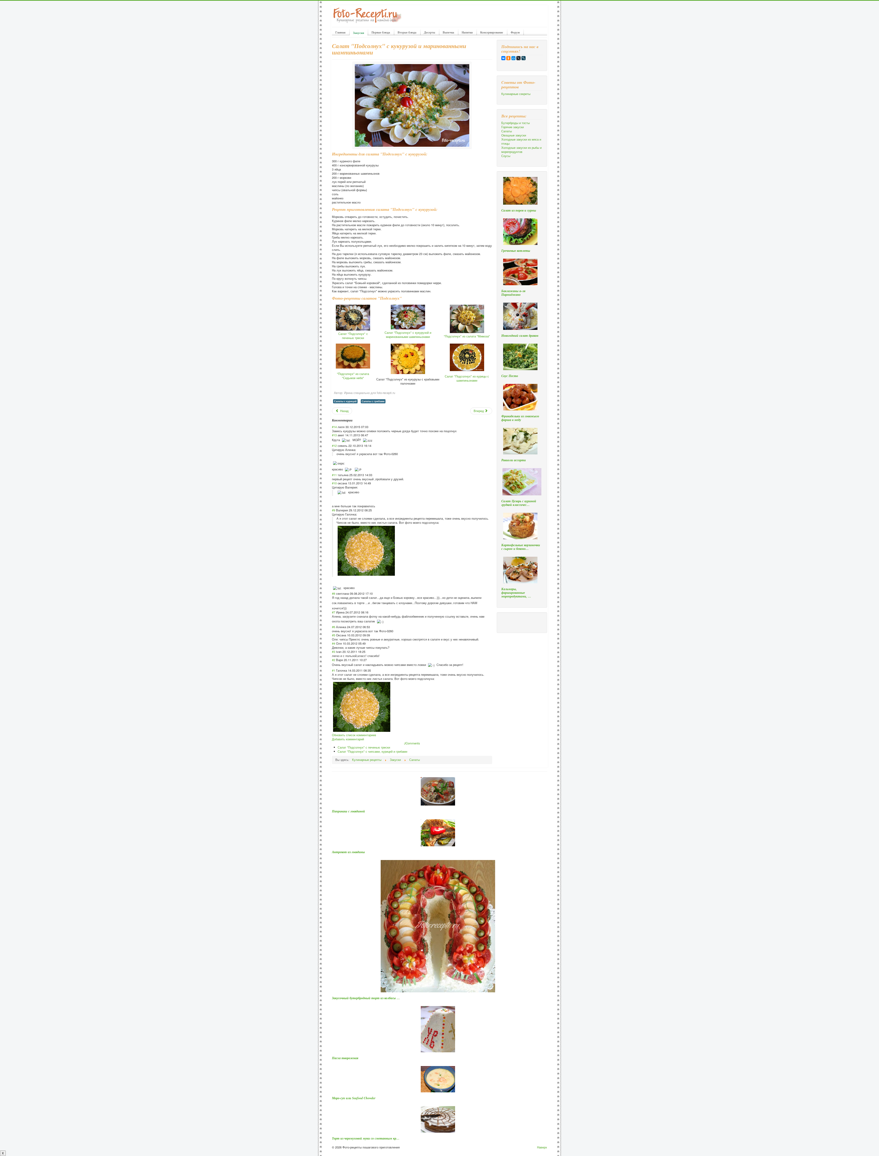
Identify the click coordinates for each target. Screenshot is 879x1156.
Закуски (358, 32)
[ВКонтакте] (503, 58)
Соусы (505, 156)
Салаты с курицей (345, 401)
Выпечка (448, 32)
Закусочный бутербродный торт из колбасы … (366, 998)
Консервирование (491, 32)
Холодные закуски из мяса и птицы (521, 141)
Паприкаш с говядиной (348, 811)
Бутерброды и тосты (515, 123)
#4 (333, 643)
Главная (340, 32)
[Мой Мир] (513, 58)
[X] (518, 58)
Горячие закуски (512, 127)
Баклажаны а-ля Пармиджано (513, 293)
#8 (333, 593)
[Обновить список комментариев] (354, 420)
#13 (334, 435)
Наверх (542, 1147)
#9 (333, 510)
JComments (412, 743)
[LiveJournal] (523, 58)
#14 (334, 427)
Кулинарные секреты (515, 94)
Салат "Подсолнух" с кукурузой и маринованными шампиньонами (408, 334)
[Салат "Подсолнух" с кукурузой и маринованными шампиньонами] (408, 316)
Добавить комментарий (348, 739)
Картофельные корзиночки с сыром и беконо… (520, 547)
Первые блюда (381, 32)
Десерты (429, 32)
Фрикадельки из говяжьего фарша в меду (520, 418)
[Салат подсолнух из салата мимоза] (467, 318)
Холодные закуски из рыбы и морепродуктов (521, 150)
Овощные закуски (513, 135)
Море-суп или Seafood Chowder (353, 1098)
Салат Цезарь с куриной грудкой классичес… (518, 503)
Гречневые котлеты (515, 250)
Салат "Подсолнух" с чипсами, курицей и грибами (372, 751)
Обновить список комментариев (354, 735)
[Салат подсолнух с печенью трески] (353, 317)
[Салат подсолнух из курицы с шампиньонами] (467, 357)
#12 (334, 445)
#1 (333, 670)
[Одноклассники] (508, 58)
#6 (333, 627)
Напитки (467, 32)
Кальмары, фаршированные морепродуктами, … (516, 593)
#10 (334, 483)
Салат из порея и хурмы (518, 210)
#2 (333, 660)
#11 (334, 475)
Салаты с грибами (373, 401)
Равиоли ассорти (513, 460)
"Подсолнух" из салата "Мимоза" (467, 336)
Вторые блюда (407, 32)
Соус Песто (509, 376)
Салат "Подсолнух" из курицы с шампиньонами (467, 378)
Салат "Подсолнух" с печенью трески (353, 335)
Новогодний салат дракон (519, 335)
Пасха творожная (345, 1058)
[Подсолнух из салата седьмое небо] (353, 355)
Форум (515, 32)
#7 (333, 612)
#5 (333, 635)
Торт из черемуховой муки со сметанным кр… (365, 1138)
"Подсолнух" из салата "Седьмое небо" (353, 376)
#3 (333, 651)
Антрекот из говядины (348, 852)
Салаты (506, 131)
